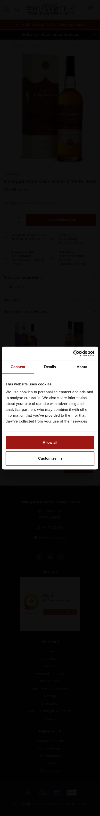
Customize (47, 458)
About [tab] (82, 367)
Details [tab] (50, 367)
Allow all (50, 442)
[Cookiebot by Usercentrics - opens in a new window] (73, 353)
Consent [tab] (18, 367)
